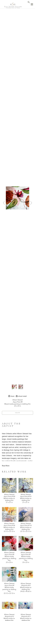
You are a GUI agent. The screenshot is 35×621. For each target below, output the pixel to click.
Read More (5, 466)
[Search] (29, 2)
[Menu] (32, 4)
